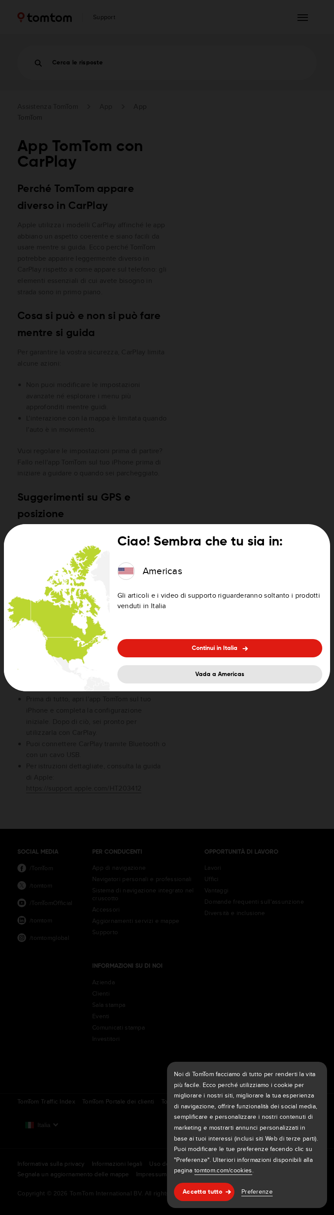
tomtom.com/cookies (223, 1170)
